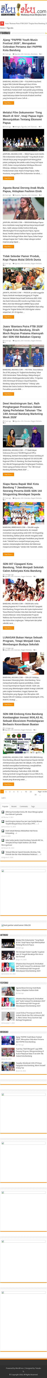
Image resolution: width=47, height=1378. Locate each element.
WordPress (19, 1368)
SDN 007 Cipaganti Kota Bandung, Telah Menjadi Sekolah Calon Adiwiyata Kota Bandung (23, 567)
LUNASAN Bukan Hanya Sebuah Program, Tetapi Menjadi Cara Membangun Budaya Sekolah (22, 641)
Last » (4, 798)
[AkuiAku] (23, 9)
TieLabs (38, 1368)
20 (31, 792)
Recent (13, 806)
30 (35, 795)
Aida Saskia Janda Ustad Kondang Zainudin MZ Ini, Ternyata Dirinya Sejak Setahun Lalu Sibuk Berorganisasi (22, 842)
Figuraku (17, 54)
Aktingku (17, 127)
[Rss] (23, 1371)
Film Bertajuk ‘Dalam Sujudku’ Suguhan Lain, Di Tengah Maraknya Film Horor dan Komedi (30, 954)
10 (26, 792)
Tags (33, 806)
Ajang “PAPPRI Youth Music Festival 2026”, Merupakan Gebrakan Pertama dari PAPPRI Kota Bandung (30, 1039)
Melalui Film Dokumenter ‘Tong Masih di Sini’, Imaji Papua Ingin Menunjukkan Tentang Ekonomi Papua (30, 942)
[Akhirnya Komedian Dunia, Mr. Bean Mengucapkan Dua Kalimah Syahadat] (3, 812)
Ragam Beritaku (36, 263)
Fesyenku (17, 195)
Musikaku (34, 54)
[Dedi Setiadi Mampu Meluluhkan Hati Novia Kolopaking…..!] (3, 831)
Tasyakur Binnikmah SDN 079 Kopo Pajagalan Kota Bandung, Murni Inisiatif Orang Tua (30, 1065)
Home (2, 28)
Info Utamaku (25, 54)
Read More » (8, 103)
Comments (24, 806)
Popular (5, 806)
